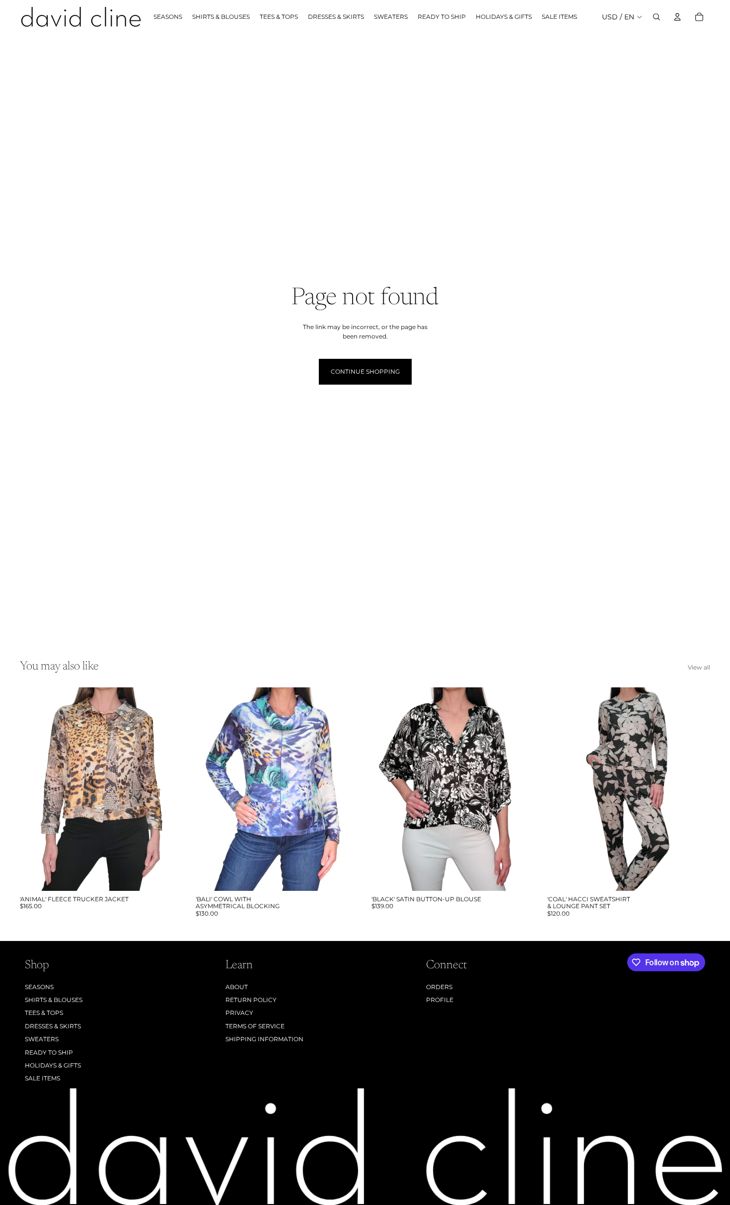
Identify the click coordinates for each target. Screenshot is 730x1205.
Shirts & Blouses (53, 1000)
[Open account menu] (677, 17)
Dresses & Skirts (53, 1026)
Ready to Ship (49, 1052)
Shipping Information (264, 1039)
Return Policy (251, 1000)
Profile (439, 1000)
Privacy (239, 1012)
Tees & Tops (44, 1012)
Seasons (39, 987)
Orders (439, 987)
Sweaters (42, 1039)
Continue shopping (365, 371)
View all (699, 667)
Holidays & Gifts (53, 1065)
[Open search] (656, 17)
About (236, 987)
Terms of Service (255, 1026)
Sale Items (42, 1078)
